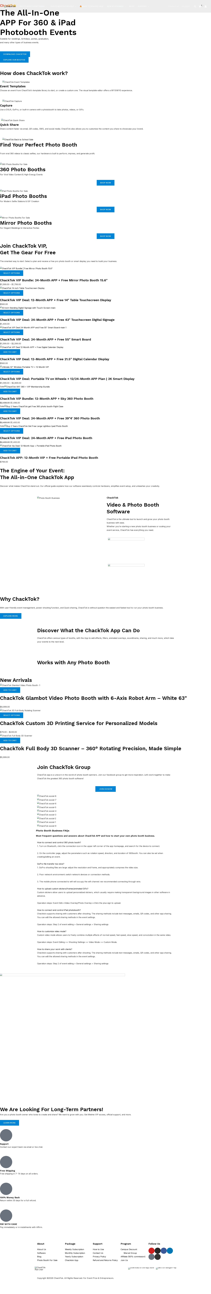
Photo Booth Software (32, 6)
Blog (131, 6)
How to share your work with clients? (54, 949)
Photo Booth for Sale (62, 6)
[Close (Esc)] (25, 1288)
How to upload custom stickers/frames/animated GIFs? (62, 888)
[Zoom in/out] (3, 1288)
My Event (186, 6)
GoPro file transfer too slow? (50, 864)
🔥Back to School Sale (91, 6)
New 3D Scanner (115, 6)
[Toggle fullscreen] (10, 1288)
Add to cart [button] (10, 352)
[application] (46, 6)
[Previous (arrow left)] (3, 1292)
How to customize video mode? (51, 931)
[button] (195, 6)
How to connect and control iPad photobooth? (59, 910)
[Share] (18, 1288)
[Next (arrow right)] (10, 1292)
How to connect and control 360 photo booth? (59, 842)
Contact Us (173, 6)
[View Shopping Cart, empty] (200, 6)
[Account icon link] (206, 6)
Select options (11, 273)
